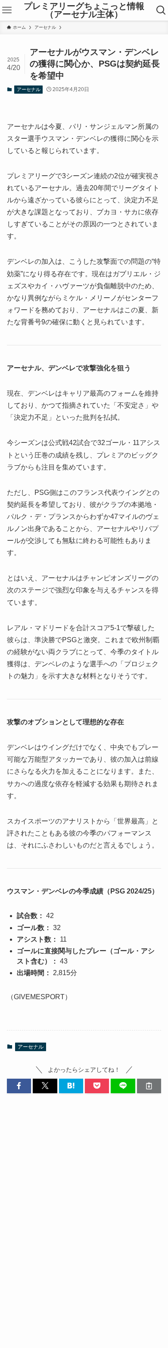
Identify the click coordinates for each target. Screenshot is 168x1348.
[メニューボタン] (7, 10)
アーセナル (28, 89)
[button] (19, 1086)
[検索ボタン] (161, 10)
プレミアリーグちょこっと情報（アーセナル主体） (84, 10)
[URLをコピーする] (149, 1086)
